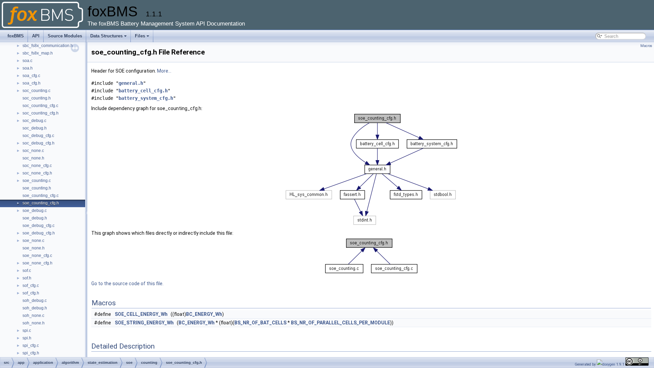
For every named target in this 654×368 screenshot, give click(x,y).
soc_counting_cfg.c (40, 105)
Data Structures (106, 36)
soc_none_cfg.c (37, 165)
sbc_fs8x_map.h (37, 53)
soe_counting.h (36, 188)
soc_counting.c (36, 90)
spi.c (26, 330)
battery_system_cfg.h (146, 98)
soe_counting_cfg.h (40, 203)
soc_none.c (33, 150)
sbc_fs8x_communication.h (47, 45)
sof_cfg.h (30, 293)
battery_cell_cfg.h (143, 90)
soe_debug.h (34, 218)
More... (164, 71)
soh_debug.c (34, 300)
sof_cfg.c (30, 285)
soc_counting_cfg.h (40, 113)
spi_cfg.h (30, 353)
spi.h (26, 338)
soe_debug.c (34, 210)
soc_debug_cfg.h (38, 143)
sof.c (26, 270)
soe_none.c (33, 240)
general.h (131, 83)
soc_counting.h (36, 98)
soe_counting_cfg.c (40, 195)
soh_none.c (33, 315)
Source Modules (65, 36)
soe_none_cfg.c (37, 255)
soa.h (27, 68)
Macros (646, 46)
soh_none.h (33, 323)
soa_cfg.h (31, 83)
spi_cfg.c (30, 345)
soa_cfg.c (31, 75)
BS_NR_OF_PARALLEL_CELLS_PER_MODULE (340, 322)
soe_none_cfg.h (37, 263)
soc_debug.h (34, 128)
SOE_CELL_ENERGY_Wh (141, 314)
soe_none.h (33, 248)
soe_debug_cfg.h (38, 233)
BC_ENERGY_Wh (204, 314)
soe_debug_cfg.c (38, 225)
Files (140, 36)
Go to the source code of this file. (127, 283)
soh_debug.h (34, 308)
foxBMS (15, 36)
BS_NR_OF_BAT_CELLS (260, 322)
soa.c (27, 60)
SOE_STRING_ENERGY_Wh (144, 322)
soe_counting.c (36, 180)
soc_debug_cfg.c (38, 135)
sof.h (26, 278)
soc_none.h (33, 158)
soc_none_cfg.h (37, 173)
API (36, 36)
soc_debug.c (34, 120)
